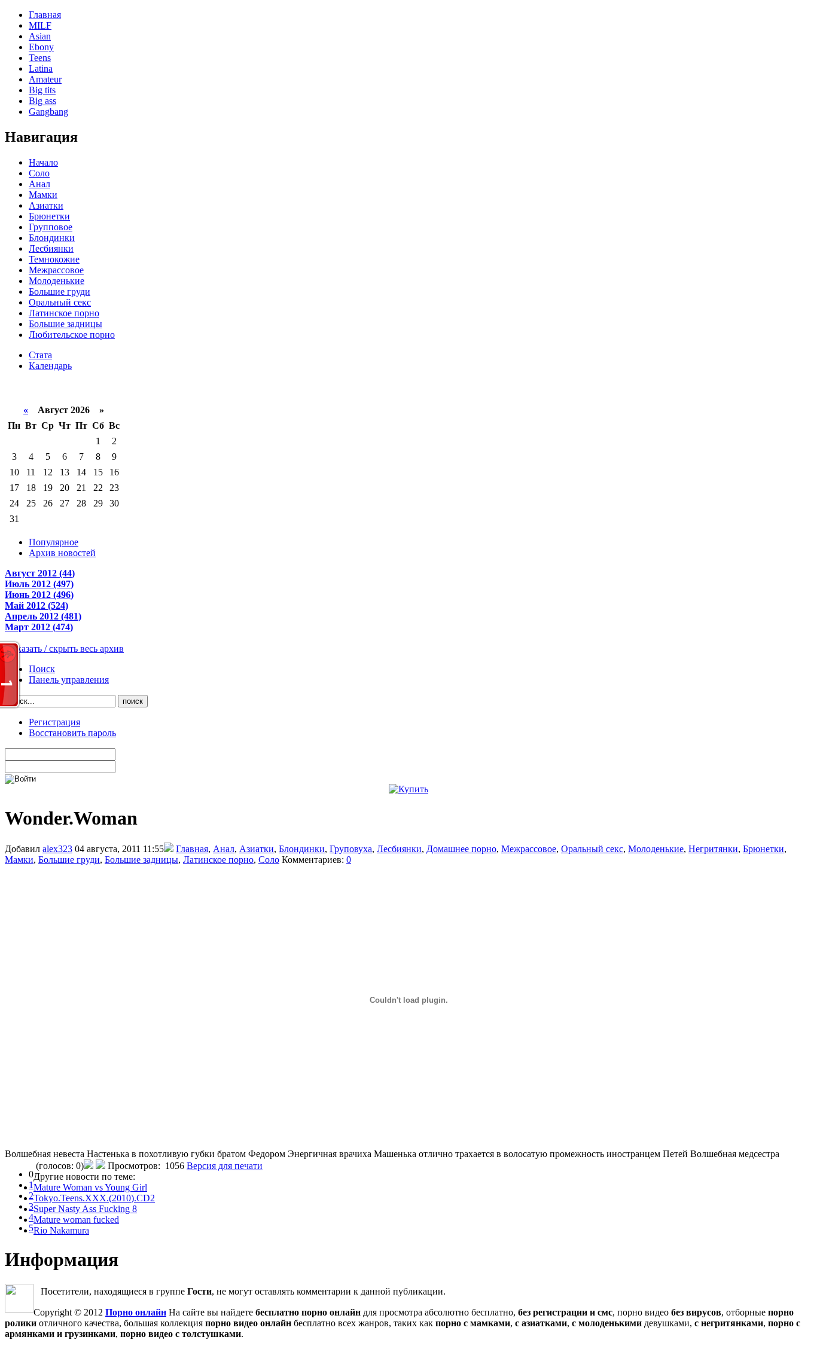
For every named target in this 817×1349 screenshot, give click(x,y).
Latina (41, 68)
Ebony (41, 47)
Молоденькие (56, 281)
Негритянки (713, 849)
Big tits (42, 90)
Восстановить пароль (72, 733)
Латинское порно (64, 313)
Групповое (50, 227)
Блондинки (52, 238)
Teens (40, 58)
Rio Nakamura (61, 1230)
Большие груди (59, 291)
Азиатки (46, 205)
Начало (43, 162)
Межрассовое (56, 270)
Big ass (42, 101)
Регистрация (54, 722)
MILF (40, 25)
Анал (39, 184)
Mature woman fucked (76, 1219)
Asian (40, 36)
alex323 (57, 849)
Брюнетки (49, 216)
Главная (45, 15)
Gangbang (48, 111)
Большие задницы (65, 324)
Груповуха (351, 849)
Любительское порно (72, 334)
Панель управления (69, 680)
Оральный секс (60, 302)
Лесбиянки (51, 248)
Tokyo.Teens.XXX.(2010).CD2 (94, 1198)
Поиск (42, 669)
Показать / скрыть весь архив (64, 648)
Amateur (45, 79)
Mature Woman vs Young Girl (90, 1187)
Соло (39, 173)
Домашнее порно (461, 849)
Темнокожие (54, 259)
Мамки (43, 195)
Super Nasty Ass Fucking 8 (85, 1209)
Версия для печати (225, 1166)
